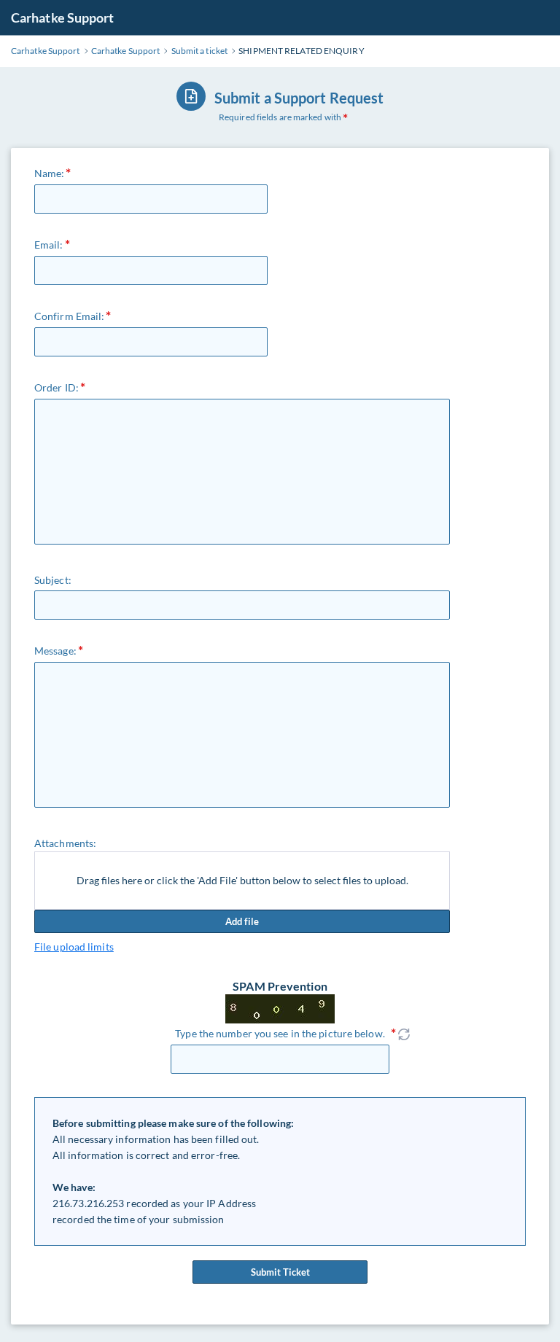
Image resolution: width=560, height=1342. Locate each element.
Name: (49, 173)
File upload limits (74, 946)
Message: (55, 650)
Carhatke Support (62, 17)
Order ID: (56, 387)
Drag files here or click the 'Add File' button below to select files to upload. (242, 880)
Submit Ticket (280, 1272)
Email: (48, 244)
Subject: (52, 580)
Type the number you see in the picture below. (280, 1033)
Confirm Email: (69, 316)
